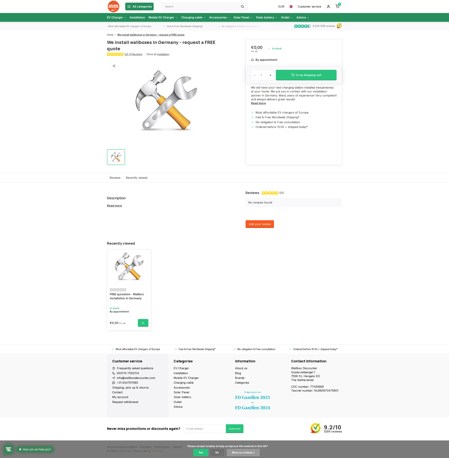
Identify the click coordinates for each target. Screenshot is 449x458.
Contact (117, 392)
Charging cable (191, 17)
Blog (238, 373)
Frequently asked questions (135, 368)
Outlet (285, 17)
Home (110, 34)
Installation (137, 17)
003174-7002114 (128, 373)
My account (120, 397)
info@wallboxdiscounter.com (136, 378)
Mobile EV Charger (161, 17)
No (217, 452)
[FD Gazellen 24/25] (260, 401)
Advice (301, 17)
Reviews (115, 177)
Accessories (218, 17)
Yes (201, 452)
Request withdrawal (125, 402)
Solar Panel (241, 17)
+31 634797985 (127, 382)
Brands (239, 378)
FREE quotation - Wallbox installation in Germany (127, 296)
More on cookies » (243, 452)
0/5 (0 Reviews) (133, 54)
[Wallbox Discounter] (113, 6)
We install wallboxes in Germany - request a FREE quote (151, 34)
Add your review (260, 224)
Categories (242, 382)
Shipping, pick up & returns (130, 387)
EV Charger (115, 17)
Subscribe (234, 428)
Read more (258, 103)
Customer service (309, 6)
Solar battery (265, 17)
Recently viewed (136, 177)
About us (241, 368)
